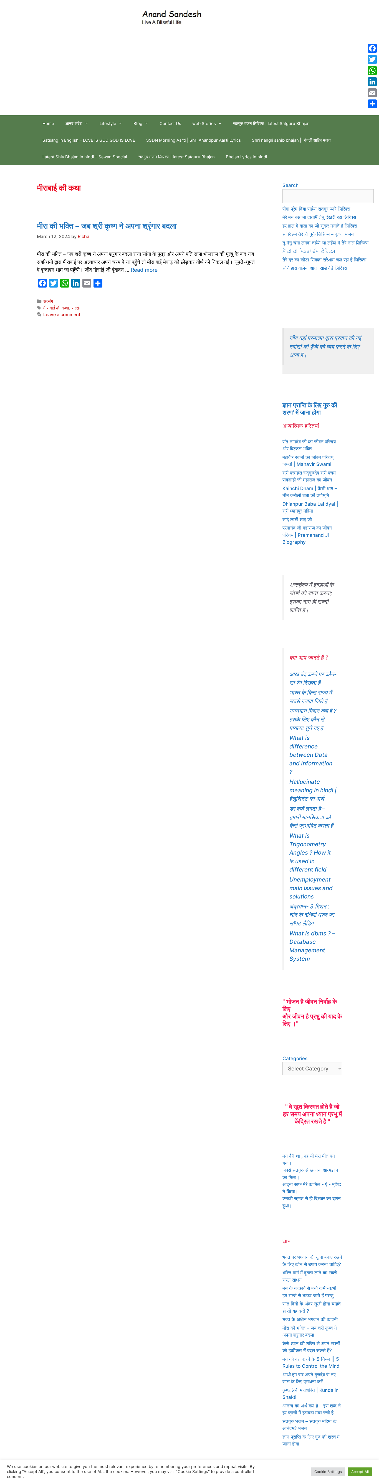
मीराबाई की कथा (56, 308)
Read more (144, 270)
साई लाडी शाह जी (297, 519)
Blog (137, 123)
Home (48, 123)
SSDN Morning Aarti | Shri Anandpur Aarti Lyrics (193, 140)
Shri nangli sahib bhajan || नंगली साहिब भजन (291, 140)
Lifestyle (108, 123)
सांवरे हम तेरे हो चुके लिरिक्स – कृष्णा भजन (318, 234)
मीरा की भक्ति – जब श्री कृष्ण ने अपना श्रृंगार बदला (106, 226)
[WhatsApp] (372, 70)
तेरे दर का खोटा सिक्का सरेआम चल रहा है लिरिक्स (324, 260)
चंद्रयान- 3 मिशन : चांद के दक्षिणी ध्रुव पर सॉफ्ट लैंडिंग (311, 915)
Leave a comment (61, 314)
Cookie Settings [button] (328, 1471)
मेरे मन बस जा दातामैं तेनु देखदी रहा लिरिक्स (319, 217)
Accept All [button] (360, 1471)
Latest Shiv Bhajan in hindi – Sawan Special (84, 156)
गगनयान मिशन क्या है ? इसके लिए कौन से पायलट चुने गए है (313, 719)
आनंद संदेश (73, 123)
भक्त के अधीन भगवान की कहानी (310, 1319)
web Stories (204, 123)
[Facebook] (372, 48)
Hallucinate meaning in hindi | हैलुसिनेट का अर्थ (313, 790)
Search (290, 185)
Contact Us (170, 123)
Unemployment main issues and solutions (311, 888)
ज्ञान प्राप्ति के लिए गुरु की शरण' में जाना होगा (309, 408)
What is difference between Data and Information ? (310, 754)
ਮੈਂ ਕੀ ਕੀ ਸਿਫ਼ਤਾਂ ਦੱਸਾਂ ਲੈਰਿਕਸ (308, 251)
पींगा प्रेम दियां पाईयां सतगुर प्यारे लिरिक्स (316, 209)
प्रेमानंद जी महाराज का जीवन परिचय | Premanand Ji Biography (307, 535)
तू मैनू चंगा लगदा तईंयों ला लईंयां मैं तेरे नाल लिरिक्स (325, 243)
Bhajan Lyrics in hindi (246, 156)
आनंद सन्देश (227, 16)
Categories (294, 1058)
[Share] (372, 103)
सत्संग (48, 301)
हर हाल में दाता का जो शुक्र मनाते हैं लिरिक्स (319, 226)
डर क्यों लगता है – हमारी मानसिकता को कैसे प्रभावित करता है (311, 817)
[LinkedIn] (372, 81)
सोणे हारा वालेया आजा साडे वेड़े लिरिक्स (314, 268)
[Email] (372, 92)
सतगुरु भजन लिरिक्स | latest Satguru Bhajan (271, 123)
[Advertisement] (189, 74)
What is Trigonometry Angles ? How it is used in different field (310, 852)
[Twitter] (372, 59)
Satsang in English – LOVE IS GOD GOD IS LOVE (88, 140)
